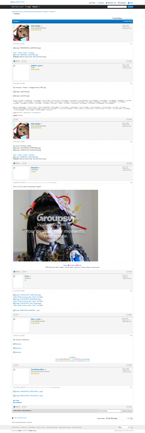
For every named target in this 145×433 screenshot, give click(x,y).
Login (29, 7)
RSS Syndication (77, 427)
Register (35, 7)
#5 (131, 290)
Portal (93, 3)
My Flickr (16, 400)
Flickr (15, 53)
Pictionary (46, 11)
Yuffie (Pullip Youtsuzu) (21, 297)
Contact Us (24, 427)
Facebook (31, 53)
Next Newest (27, 410)
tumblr (85, 359)
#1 (131, 43)
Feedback (73, 265)
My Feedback (17, 402)
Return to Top (41, 427)
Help (131, 3)
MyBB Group (32, 430)
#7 (131, 387)
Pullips (52, 11)
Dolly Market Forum (17, 11)
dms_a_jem (35, 319)
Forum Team (15, 427)
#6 (131, 335)
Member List (112, 3)
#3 (131, 141)
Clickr (57, 359)
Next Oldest (17, 410)
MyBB (19, 430)
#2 (131, 83)
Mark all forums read (64, 427)
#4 (131, 182)
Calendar (123, 3)
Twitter (20, 53)
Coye (27, 276)
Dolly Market (32, 427)
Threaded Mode (127, 21)
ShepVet (34, 168)
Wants (65, 265)
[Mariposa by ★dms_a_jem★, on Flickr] (17, 344)
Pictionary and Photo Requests (33, 11)
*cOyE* (34, 297)
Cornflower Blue (37, 369)
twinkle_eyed (36, 66)
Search (101, 3)
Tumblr (25, 53)
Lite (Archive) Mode (51, 427)
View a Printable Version (20, 417)
